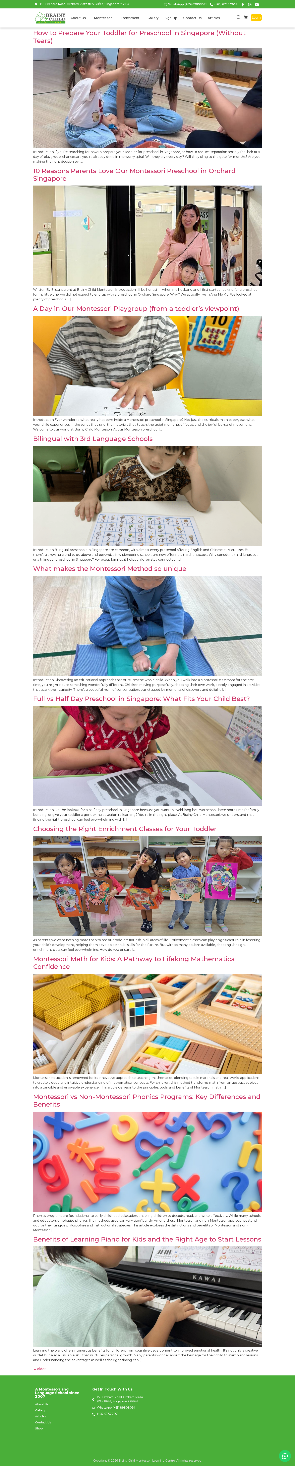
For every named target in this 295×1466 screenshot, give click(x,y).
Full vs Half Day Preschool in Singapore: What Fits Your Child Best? (141, 699)
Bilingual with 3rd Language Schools (93, 439)
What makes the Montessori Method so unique (109, 568)
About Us (78, 18)
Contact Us (192, 18)
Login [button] (256, 17)
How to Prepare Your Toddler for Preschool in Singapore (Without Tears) (139, 36)
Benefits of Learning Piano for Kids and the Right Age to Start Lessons (147, 1239)
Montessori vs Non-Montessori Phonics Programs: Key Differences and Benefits (146, 1100)
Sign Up (171, 18)
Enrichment (130, 18)
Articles (214, 18)
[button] (239, 18)
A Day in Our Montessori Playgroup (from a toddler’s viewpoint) (136, 308)
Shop (39, 1428)
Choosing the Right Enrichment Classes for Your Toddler (125, 829)
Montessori (103, 18)
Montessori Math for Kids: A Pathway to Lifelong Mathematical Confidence (135, 962)
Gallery (153, 18)
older (39, 1369)
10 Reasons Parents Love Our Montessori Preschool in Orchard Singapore (134, 174)
